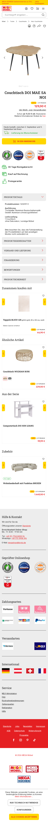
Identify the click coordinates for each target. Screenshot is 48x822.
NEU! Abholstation (9, 693)
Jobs (17, 726)
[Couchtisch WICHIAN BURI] (24, 355)
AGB (8, 731)
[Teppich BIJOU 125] (24, 303)
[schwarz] (10, 379)
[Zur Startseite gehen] (7, 8)
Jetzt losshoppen (39, 2)
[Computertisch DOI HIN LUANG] (24, 409)
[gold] (5, 379)
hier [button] (44, 116)
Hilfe (4, 711)
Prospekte (24, 735)
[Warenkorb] (37, 8)
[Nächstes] (42, 58)
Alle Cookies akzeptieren (24, 817)
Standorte (26, 526)
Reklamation (7, 708)
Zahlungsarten (8, 704)
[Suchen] (43, 14)
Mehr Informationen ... (24, 796)
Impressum (40, 726)
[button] (24, 166)
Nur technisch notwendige (24, 803)
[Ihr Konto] (26, 8)
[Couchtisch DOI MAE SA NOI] (23, 58)
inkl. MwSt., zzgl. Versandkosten (32, 110)
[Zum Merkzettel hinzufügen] (44, 26)
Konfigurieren (24, 810)
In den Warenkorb (26, 141)
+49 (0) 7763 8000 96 (15, 536)
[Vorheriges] (4, 58)
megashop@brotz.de (17, 543)
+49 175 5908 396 (19, 538)
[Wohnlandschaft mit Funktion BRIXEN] (24, 466)
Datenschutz (19, 731)
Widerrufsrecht (35, 731)
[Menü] (43, 8)
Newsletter (27, 726)
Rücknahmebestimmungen (13, 701)
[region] (24, 59)
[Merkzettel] (32, 8)
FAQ (3, 697)
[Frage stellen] (34, 26)
